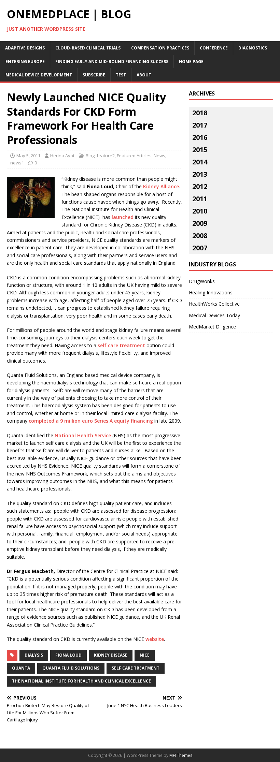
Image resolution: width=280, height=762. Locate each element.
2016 (199, 137)
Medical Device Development (38, 75)
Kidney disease (110, 655)
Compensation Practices (160, 48)
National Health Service (83, 435)
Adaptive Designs (25, 48)
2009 (199, 223)
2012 (199, 186)
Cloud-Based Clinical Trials (88, 48)
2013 (199, 174)
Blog (90, 155)
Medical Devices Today (214, 315)
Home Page (191, 61)
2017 (199, 125)
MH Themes (180, 755)
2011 (199, 198)
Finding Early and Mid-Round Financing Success (111, 61)
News (159, 155)
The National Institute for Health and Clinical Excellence (81, 681)
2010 (199, 211)
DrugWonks (202, 281)
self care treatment (122, 345)
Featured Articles (134, 155)
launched (123, 217)
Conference (214, 48)
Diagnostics (252, 48)
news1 (17, 163)
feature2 (106, 155)
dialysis (34, 655)
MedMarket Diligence (212, 326)
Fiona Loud (68, 655)
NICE (145, 655)
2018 (199, 112)
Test (121, 75)
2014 (199, 161)
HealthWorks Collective (214, 304)
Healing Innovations (211, 292)
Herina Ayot (62, 155)
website (154, 639)
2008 (199, 235)
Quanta (21, 668)
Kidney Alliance (161, 186)
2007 (199, 247)
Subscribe (94, 75)
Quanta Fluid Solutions (70, 668)
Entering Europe (25, 61)
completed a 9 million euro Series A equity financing (91, 420)
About (144, 75)
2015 (199, 149)
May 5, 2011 (28, 155)
